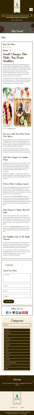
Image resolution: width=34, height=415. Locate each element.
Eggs (6, 368)
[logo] (17, 6)
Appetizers (8, 333)
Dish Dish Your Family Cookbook (22, 412)
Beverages (8, 339)
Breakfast (7, 345)
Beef (6, 336)
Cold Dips (7, 359)
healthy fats (7, 251)
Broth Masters (18, 196)
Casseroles (8, 354)
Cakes (6, 348)
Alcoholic (7, 330)
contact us (13, 407)
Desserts (7, 365)
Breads (7, 342)
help (22, 407)
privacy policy (23, 413)
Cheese (7, 356)
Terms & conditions (12, 413)
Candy (6, 351)
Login (12, 20)
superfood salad (14, 226)
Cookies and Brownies (10, 362)
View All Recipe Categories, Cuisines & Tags (17, 17)
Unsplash (10, 128)
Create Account (18, 20)
